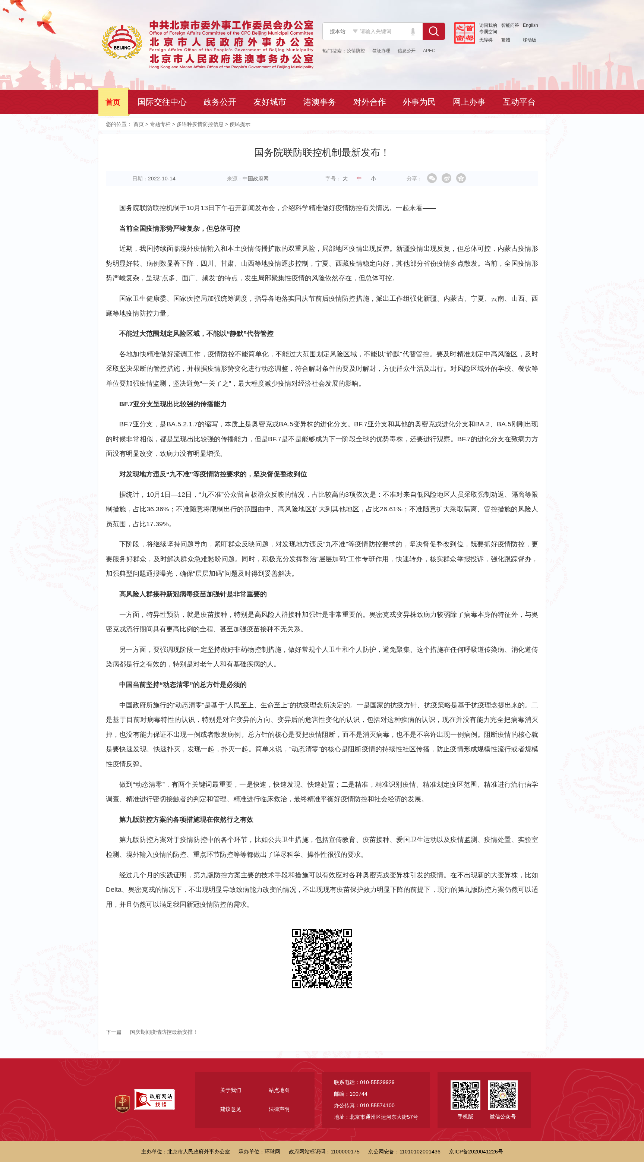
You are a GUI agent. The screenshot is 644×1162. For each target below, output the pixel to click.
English (530, 25)
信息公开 (407, 50)
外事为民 (420, 102)
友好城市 (270, 102)
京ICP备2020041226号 (476, 1152)
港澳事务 (320, 102)
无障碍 (486, 39)
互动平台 (520, 102)
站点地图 (279, 1090)
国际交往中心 (163, 102)
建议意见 (230, 1109)
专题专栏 (160, 124)
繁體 (505, 39)
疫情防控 (356, 50)
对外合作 (370, 102)
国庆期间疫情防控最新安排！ (152, 1032)
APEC (429, 50)
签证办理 (381, 50)
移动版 (529, 39)
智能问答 (510, 25)
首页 (113, 102)
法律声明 (279, 1109)
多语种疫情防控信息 (200, 124)
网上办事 (470, 102)
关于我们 (230, 1090)
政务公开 (220, 102)
